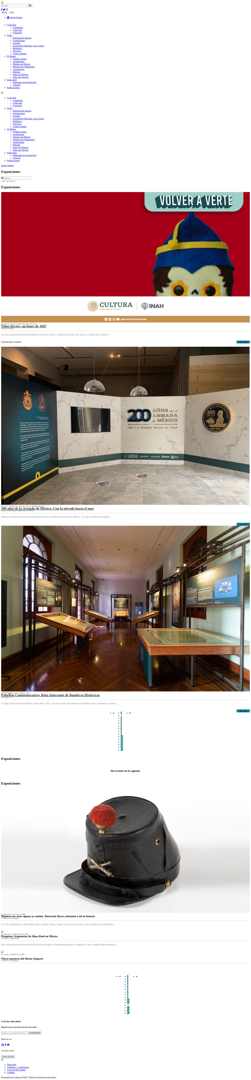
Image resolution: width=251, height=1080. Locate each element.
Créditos (11, 1072)
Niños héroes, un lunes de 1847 (23, 326)
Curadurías (18, 27)
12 (122, 742)
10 (122, 736)
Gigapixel (17, 33)
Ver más (243, 342)
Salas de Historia (20, 74)
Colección (11, 25)
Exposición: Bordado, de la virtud (28, 46)
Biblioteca (17, 48)
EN (12, 12)
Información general (22, 38)
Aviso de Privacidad (16, 1070)
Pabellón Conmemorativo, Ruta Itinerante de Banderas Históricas (50, 695)
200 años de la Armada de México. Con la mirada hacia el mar (47, 508)
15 (122, 749)
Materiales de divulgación (24, 82)
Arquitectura (18, 61)
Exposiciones (19, 40)
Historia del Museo (21, 64)
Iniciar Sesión (15, 17)
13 (122, 744)
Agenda (16, 43)
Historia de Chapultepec (24, 67)
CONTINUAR (34, 1033)
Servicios (17, 51)
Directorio (11, 1064)
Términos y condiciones (18, 1067)
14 (122, 747)
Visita (9, 35)
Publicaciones (13, 87)
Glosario (17, 85)
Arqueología (18, 69)
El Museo (11, 56)
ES (5, 12)
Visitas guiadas (19, 53)
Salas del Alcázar (20, 77)
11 (122, 739)
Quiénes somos (20, 59)
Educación (12, 80)
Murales (16, 72)
